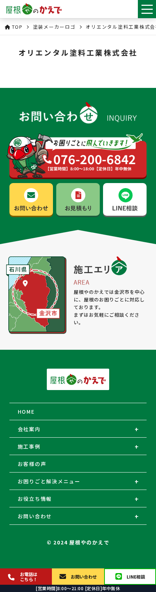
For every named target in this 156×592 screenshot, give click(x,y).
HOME (26, 411)
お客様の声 (32, 463)
